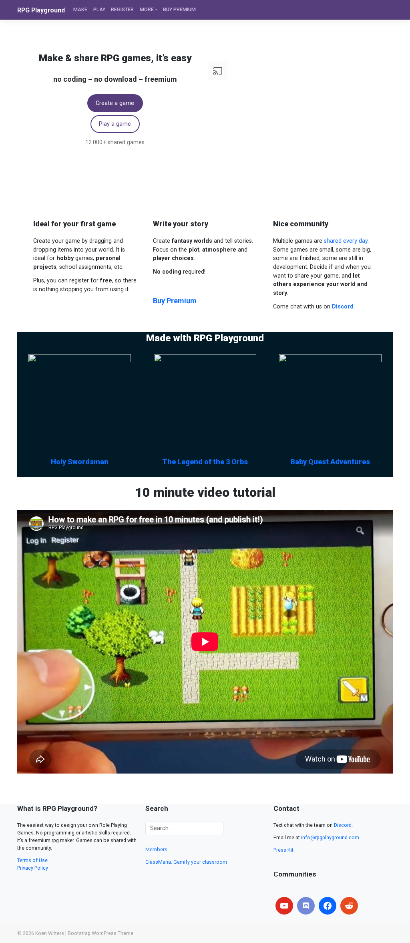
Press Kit (283, 850)
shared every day (346, 241)
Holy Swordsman (80, 461)
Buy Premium (175, 300)
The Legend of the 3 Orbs (205, 461)
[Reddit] (349, 906)
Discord (343, 825)
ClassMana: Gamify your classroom (186, 862)
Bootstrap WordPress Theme (100, 933)
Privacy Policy (32, 868)
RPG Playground (41, 10)
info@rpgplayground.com (330, 837)
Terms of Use (32, 860)
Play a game (115, 124)
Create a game (115, 103)
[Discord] (306, 906)
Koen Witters (49, 933)
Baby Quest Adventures (330, 461)
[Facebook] (327, 906)
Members (156, 849)
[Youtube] (284, 906)
